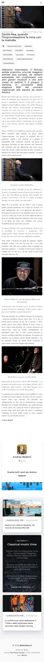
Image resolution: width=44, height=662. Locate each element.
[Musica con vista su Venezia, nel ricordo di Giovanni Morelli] (22, 508)
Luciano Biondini (8, 63)
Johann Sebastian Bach (24, 59)
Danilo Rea (28, 46)
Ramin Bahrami (8, 59)
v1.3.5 (19, 652)
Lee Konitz (30, 50)
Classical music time (14, 46)
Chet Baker (19, 50)
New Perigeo (7, 50)
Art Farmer (30, 55)
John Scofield (7, 55)
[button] (41, 3)
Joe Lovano (19, 55)
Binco (26, 650)
